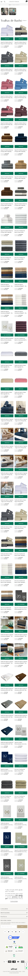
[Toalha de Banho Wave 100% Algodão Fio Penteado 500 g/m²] (7, 353)
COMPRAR (8, 335)
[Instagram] (8, 931)
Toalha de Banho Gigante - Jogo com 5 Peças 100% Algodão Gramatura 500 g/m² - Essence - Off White (7, 500)
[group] (4, 11)
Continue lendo (14, 901)
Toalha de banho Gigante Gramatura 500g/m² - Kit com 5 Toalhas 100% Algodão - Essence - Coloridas (21, 662)
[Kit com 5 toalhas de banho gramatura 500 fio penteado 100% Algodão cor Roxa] (21, 326)
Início (10, 4)
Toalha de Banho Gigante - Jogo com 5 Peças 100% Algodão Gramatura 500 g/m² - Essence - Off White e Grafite (7, 473)
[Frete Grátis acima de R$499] (19, 951)
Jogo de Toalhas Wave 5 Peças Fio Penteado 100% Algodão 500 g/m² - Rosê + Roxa (7, 123)
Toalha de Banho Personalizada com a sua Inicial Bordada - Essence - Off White (21, 824)
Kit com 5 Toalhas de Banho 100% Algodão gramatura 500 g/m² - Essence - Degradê (20, 581)
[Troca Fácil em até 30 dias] (9, 951)
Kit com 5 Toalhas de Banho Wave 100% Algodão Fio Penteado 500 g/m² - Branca (20, 231)
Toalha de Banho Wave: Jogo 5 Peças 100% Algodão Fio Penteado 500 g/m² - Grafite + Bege (7, 554)
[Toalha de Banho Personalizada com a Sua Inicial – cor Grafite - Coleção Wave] (7, 865)
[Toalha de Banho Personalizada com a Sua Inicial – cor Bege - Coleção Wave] (21, 865)
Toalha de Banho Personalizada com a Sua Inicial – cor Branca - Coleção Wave (7, 824)
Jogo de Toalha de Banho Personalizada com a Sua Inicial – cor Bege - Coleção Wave (21, 851)
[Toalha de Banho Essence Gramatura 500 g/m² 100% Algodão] (7, 676)
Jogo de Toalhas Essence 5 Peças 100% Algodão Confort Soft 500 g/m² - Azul (21, 150)
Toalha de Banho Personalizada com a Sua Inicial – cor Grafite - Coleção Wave (7, 878)
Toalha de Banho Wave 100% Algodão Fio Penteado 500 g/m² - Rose (21, 393)
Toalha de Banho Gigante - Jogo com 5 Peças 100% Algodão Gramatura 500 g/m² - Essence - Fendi (7, 447)
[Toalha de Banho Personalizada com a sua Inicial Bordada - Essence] (21, 811)
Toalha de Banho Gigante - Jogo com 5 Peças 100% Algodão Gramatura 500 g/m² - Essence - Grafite (21, 420)
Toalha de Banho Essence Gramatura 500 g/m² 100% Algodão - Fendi (21, 716)
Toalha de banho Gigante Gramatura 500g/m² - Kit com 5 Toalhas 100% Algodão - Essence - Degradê (7, 662)
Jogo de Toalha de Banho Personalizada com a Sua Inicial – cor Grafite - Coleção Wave (21, 608)
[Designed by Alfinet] (14, 969)
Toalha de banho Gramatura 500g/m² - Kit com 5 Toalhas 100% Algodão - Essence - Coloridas (6, 312)
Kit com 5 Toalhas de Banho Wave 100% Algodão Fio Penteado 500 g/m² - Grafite (20, 258)
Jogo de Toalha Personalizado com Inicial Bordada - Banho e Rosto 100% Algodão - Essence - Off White (21, 743)
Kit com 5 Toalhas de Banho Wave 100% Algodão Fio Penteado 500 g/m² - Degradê (6, 258)
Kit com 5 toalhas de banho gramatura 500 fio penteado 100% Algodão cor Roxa (21, 339)
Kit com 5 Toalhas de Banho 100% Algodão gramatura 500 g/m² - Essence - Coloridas (6, 608)
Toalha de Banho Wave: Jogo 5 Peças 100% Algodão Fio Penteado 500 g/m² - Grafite (6, 527)
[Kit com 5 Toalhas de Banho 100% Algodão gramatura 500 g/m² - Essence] (21, 542)
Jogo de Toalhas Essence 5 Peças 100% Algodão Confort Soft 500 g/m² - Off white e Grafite (21, 204)
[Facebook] (5, 931)
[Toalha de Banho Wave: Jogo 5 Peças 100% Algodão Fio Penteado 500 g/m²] (21, 488)
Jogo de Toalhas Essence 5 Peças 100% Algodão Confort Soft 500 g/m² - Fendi (21, 177)
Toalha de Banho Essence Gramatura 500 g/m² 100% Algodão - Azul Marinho (7, 743)
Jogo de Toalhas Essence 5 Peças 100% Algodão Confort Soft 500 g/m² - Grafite (7, 177)
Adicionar (7, 38)
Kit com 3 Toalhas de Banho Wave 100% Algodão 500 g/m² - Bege (21, 797)
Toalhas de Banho (16, 4)
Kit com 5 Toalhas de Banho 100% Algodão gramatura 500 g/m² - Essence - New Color (20, 554)
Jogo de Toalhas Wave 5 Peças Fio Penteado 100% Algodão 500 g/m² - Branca (7, 43)
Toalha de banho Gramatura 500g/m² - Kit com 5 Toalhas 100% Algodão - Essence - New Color (7, 285)
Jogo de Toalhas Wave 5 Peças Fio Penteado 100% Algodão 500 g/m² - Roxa (21, 123)
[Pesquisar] (4, 1)
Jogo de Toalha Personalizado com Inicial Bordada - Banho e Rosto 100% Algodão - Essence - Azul (7, 770)
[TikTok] (16, 931)
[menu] (1, 1)
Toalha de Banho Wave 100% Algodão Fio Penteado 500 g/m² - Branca (6, 366)
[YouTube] (19, 931)
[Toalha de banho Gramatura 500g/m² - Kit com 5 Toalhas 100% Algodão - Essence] (7, 272)
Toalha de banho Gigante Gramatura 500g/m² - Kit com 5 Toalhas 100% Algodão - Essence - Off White (7, 635)
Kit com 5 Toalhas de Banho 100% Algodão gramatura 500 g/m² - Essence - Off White (6, 581)
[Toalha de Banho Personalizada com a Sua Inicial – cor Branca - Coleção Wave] (7, 811)
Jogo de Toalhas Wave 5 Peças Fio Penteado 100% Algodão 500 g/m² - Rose (7, 96)
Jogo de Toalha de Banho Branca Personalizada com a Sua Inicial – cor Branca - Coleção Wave (7, 339)
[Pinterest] (12, 931)
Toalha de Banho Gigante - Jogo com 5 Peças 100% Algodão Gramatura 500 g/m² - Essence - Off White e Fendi (21, 473)
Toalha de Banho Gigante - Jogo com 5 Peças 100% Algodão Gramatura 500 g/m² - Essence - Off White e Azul (21, 447)
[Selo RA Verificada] (14, 942)
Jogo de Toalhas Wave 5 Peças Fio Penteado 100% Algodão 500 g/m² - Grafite (7, 70)
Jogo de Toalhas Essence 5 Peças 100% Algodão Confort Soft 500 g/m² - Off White (7, 231)
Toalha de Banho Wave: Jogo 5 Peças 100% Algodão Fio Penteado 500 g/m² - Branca (20, 500)
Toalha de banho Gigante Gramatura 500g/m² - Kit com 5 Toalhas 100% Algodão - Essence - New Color (21, 635)
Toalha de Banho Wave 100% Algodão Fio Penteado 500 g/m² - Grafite (20, 366)
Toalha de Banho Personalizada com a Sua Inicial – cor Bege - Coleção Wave (21, 878)
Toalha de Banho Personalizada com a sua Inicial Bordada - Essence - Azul (7, 851)
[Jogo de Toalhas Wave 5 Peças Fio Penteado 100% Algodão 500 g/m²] (7, 30)
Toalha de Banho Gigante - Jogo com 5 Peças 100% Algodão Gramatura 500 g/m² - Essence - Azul (7, 420)
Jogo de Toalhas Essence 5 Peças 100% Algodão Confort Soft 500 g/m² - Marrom (7, 204)
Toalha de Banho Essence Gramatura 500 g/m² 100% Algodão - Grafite (7, 716)
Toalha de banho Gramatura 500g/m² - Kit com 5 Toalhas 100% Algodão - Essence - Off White (20, 312)
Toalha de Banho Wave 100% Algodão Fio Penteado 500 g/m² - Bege (6, 393)
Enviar (22, 926)
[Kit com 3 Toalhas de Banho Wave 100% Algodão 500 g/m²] (21, 757)
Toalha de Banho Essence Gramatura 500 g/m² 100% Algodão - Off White (7, 689)
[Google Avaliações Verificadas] (14, 937)
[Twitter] (23, 931)
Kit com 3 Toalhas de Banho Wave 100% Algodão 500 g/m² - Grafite (6, 797)
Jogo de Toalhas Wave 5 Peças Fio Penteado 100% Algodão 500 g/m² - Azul (21, 96)
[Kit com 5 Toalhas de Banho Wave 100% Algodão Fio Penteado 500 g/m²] (21, 218)
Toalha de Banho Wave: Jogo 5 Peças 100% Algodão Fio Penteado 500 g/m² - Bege (20, 527)
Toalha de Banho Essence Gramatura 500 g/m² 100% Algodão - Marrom (21, 689)
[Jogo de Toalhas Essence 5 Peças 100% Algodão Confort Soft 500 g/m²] (7, 138)
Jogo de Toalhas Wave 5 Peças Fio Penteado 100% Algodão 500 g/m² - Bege (21, 70)
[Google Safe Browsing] (16, 947)
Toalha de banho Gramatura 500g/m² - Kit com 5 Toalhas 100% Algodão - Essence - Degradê (20, 285)
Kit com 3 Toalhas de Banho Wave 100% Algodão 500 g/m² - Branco (20, 770)
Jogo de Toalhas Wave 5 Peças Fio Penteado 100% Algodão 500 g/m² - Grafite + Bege (21, 43)
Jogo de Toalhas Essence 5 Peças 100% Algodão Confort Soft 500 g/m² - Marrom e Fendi (7, 150)
